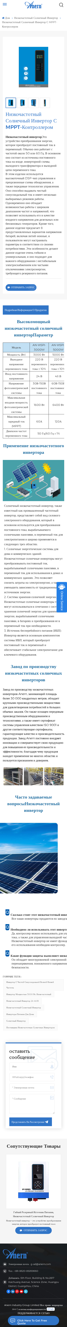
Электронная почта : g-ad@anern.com (29, 1264)
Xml (14, 1309)
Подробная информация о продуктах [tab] (26, 310)
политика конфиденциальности (32, 1309)
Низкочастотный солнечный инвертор (36, 18)
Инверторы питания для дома (20, 1014)
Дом (7, 18)
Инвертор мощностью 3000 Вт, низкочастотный (28, 994)
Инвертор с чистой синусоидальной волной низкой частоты (30, 985)
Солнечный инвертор (16, 1021)
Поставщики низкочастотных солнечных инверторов (30, 1027)
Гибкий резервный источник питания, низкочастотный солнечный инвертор (33, 1214)
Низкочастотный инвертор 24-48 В (22, 1001)
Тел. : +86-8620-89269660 (23, 1271)
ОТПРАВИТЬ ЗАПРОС (23, 287)
